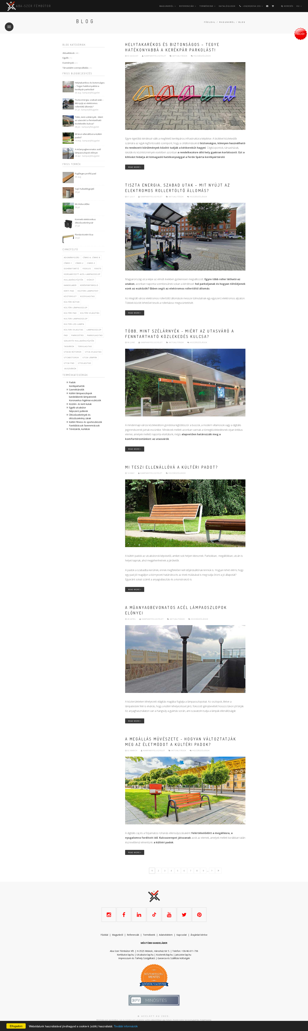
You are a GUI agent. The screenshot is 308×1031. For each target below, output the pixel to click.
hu (298, 6)
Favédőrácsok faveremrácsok (84, 425)
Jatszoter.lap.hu (183, 954)
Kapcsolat (181, 934)
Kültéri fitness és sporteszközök (85, 422)
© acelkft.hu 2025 (153, 1016)
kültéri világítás (89, 313)
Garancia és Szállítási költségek (174, 958)
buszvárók (70, 368)
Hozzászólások (202, 56)
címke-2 (79, 263)
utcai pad (69, 363)
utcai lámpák (89, 357)
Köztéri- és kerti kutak (80, 404)
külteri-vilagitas (73, 329)
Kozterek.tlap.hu (164, 954)
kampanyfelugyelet (155, 56)
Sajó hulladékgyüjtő (84, 188)
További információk (126, 1026)
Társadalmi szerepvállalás (77, 67)
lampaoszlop (94, 329)
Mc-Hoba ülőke (82, 204)
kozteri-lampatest (88, 291)
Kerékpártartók (77, 386)
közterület (70, 296)
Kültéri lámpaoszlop (75, 307)
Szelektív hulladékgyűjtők (79, 341)
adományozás (71, 257)
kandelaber (70, 285)
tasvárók (69, 346)
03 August (133, 56)
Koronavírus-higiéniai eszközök (85, 400)
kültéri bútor (72, 302)
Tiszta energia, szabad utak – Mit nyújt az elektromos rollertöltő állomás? (89, 103)
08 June (131, 342)
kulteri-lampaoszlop (76, 318)
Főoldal (210, 22)
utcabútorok (71, 357)
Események (70, 62)
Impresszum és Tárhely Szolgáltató (136, 958)
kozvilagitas (87, 296)
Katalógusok (227, 6)
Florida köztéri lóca (84, 234)
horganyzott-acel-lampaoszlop (82, 274)
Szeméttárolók (76, 389)
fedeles (87, 268)
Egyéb (67, 57)
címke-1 (68, 263)
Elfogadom (16, 1026)
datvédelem (166, 934)
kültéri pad (70, 313)
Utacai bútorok (72, 352)
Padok (72, 382)
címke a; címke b (91, 257)
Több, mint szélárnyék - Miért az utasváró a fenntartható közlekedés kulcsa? (89, 120)
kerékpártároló (89, 285)
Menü (9, 26)
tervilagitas (85, 346)
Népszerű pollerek (78, 411)
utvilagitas (84, 363)
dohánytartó (71, 268)
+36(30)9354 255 (251, 6)
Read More (134, 167)
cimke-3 (91, 263)
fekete (97, 268)
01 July (131, 196)
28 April (132, 619)
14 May (131, 473)
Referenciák (187, 6)
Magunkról (167, 6)
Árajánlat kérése (199, 934)
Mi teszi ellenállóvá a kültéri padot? (88, 136)
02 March (132, 750)
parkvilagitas (95, 335)
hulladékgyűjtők (73, 280)
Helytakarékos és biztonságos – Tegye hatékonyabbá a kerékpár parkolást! (90, 86)
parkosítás (77, 335)
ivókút (90, 280)
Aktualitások (71, 53)
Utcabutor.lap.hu (145, 954)
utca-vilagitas (93, 352)
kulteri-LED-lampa (74, 324)
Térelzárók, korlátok (79, 429)
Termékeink (206, 6)
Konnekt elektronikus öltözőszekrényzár (85, 221)
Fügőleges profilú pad (85, 173)
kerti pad (69, 291)
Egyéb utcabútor (77, 407)
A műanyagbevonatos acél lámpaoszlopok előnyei (88, 151)
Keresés (288, 6)
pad (66, 335)
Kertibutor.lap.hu (125, 954)
